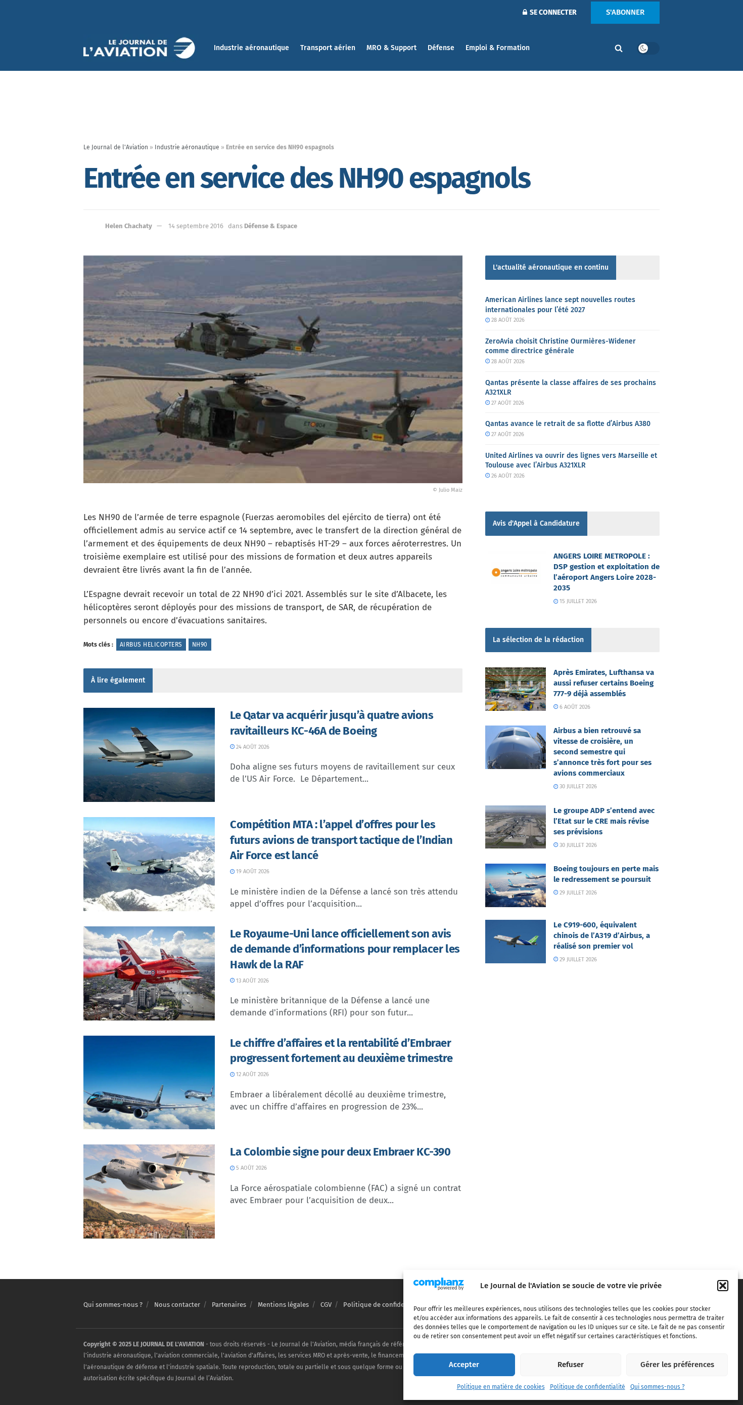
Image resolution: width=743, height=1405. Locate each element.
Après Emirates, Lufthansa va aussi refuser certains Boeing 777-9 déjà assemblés (603, 683)
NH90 (200, 644)
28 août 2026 (507, 320)
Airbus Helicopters (151, 644)
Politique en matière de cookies (501, 1386)
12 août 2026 (252, 1074)
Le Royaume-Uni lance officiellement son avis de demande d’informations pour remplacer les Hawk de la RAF (345, 949)
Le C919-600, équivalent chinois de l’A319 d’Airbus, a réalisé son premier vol (601, 935)
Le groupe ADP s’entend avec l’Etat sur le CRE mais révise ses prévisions (604, 821)
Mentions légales (283, 1304)
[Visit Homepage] (141, 48)
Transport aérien (327, 48)
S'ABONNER (625, 12)
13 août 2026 (252, 980)
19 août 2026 (252, 871)
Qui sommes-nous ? (657, 1386)
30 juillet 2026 (577, 786)
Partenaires (229, 1304)
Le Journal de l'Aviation (115, 147)
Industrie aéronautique (251, 48)
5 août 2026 (251, 1168)
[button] (723, 1286)
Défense (441, 48)
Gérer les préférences (677, 1364)
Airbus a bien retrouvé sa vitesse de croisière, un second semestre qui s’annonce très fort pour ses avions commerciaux (602, 752)
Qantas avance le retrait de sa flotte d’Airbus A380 (568, 423)
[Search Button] (619, 48)
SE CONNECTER (552, 12)
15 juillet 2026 (577, 601)
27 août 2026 (507, 403)
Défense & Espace (270, 226)
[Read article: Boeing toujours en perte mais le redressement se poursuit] (515, 885)
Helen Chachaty (128, 226)
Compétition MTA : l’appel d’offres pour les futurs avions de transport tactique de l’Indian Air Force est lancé (341, 840)
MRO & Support (391, 48)
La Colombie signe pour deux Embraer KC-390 (340, 1152)
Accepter (464, 1364)
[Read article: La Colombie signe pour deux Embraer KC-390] (149, 1191)
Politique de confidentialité (587, 1386)
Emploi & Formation (498, 48)
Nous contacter (177, 1304)
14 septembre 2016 (195, 226)
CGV (326, 1304)
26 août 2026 (507, 476)
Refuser (571, 1364)
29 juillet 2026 (577, 892)
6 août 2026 (574, 707)
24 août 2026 (252, 747)
